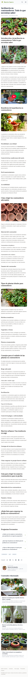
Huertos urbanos (7, 19)
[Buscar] (22, 2)
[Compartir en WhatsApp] (7, 560)
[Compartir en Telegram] (19, 560)
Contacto (11, 668)
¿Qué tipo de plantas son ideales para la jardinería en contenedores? (12, 541)
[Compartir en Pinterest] (16, 560)
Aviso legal (16, 668)
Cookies (2, 670)
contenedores (4, 554)
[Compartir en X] (13, 560)
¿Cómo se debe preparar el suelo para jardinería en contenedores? (12, 548)
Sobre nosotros (4, 668)
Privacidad (23, 668)
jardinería (14, 554)
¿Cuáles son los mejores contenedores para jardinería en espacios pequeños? (12, 535)
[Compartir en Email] (21, 560)
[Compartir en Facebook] (10, 560)
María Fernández (13, 567)
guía (10, 554)
